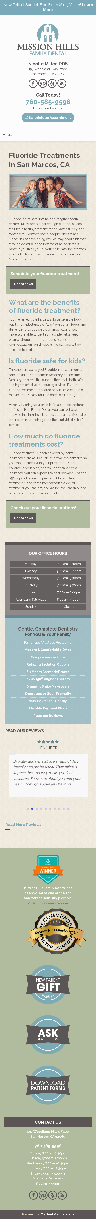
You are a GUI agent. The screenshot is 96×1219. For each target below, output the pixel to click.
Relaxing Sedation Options (48, 664)
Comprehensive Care (48, 657)
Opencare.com (56, 903)
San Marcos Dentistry (40, 898)
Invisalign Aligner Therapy (48, 679)
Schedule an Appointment (49, 117)
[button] (28, 809)
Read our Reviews (48, 715)
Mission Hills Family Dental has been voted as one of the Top (48, 890)
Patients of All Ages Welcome (48, 642)
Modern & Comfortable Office (48, 650)
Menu (7, 135)
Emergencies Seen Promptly (48, 693)
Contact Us (23, 284)
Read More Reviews (23, 825)
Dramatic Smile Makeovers (47, 686)
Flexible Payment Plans (48, 708)
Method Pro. (50, 1214)
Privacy (68, 1214)
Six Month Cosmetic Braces (48, 672)
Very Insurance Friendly (48, 701)
